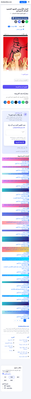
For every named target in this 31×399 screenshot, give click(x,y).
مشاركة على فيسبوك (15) (21, 18)
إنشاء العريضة (19, 142)
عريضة (21, 26)
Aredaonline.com (6, 2)
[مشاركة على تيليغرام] (12, 102)
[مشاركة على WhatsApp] (26, 21)
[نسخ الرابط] (15, 21)
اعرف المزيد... (7, 374)
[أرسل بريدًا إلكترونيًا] (19, 21)
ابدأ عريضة (23, 2)
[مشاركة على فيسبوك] (19, 102)
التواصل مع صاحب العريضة (20, 80)
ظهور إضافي (19, 29)
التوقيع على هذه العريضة (21, 87)
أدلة (28, 337)
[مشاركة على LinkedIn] (5, 102)
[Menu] (28, 2)
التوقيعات (12, 26)
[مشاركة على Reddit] (8, 102)
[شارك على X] (23, 21)
